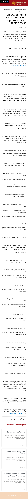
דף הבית (24, 9)
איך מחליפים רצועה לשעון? (16, 432)
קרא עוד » (23, 441)
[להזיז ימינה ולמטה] (1, 1)
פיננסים (23, 419)
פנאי (19, 419)
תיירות (14, 419)
